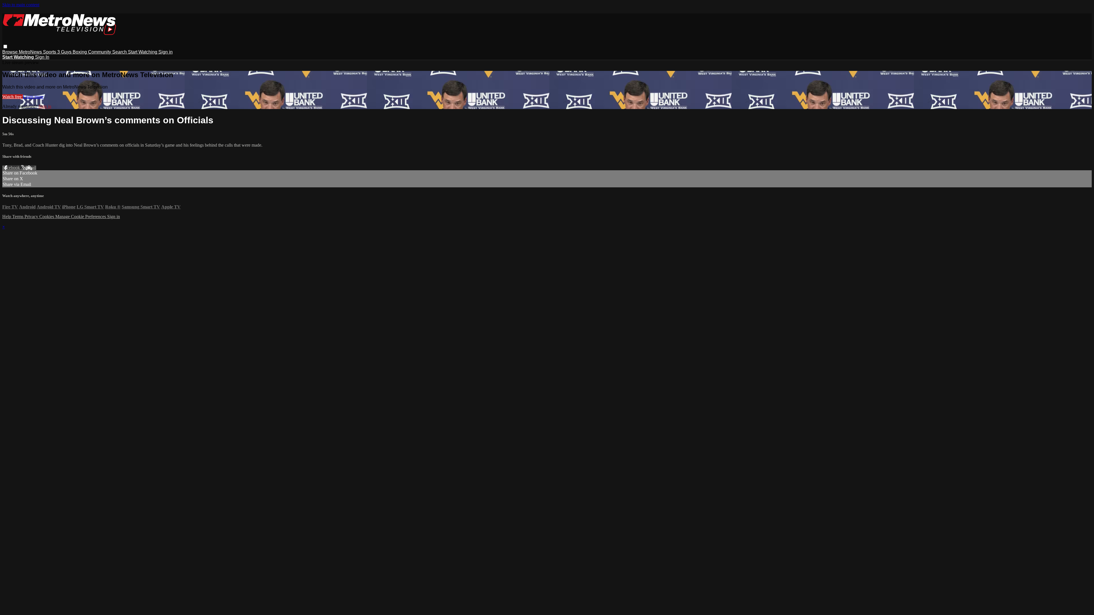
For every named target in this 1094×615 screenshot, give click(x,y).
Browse (10, 52)
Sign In (42, 57)
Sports (50, 52)
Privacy (32, 216)
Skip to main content (20, 4)
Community (100, 52)
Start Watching (143, 52)
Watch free (12, 96)
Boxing (80, 52)
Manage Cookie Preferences (81, 216)
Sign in (165, 52)
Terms (18, 216)
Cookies (47, 216)
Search (120, 52)
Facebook (11, 167)
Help (7, 216)
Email (31, 167)
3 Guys (65, 52)
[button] (5, 46)
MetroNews (31, 52)
